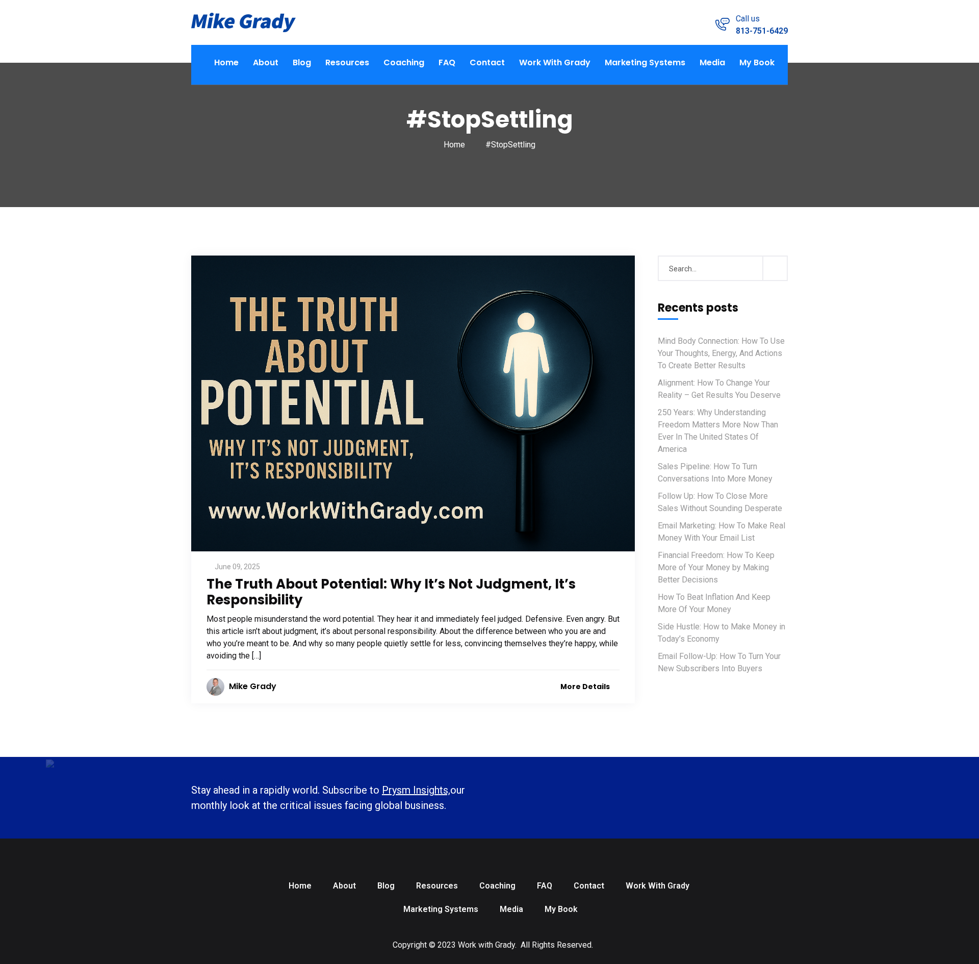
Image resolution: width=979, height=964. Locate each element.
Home (226, 62)
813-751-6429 (762, 31)
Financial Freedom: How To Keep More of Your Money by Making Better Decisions (716, 567)
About (265, 62)
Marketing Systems (645, 62)
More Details (585, 686)
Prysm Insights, (416, 790)
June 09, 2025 (237, 567)
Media (712, 62)
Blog (302, 62)
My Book (757, 62)
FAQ (447, 62)
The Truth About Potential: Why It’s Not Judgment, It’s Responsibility (391, 592)
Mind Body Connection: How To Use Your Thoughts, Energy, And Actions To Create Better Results (721, 353)
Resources (347, 62)
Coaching (403, 62)
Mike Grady (252, 686)
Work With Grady (554, 62)
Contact (487, 62)
